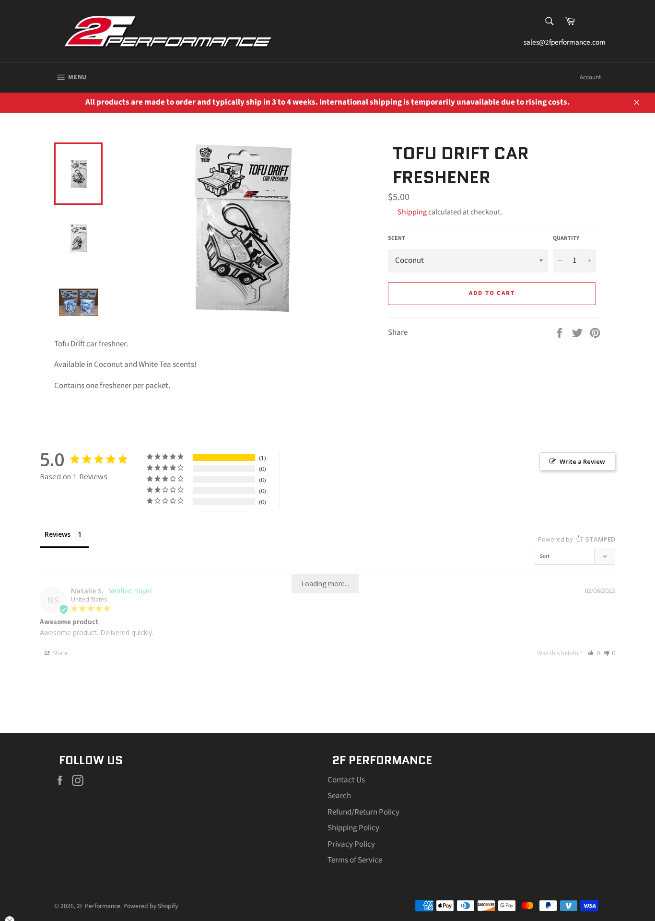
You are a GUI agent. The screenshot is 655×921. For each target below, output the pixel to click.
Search (339, 796)
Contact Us (346, 780)
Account (590, 77)
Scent (396, 238)
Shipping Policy (353, 828)
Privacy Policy (351, 844)
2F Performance (98, 905)
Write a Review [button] (582, 461)
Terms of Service (355, 860)
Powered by (576, 539)
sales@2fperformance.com (562, 42)
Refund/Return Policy (363, 812)
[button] (593, 653)
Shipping (412, 212)
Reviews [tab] (57, 534)
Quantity (566, 238)
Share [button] (59, 653)
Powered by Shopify (150, 905)
